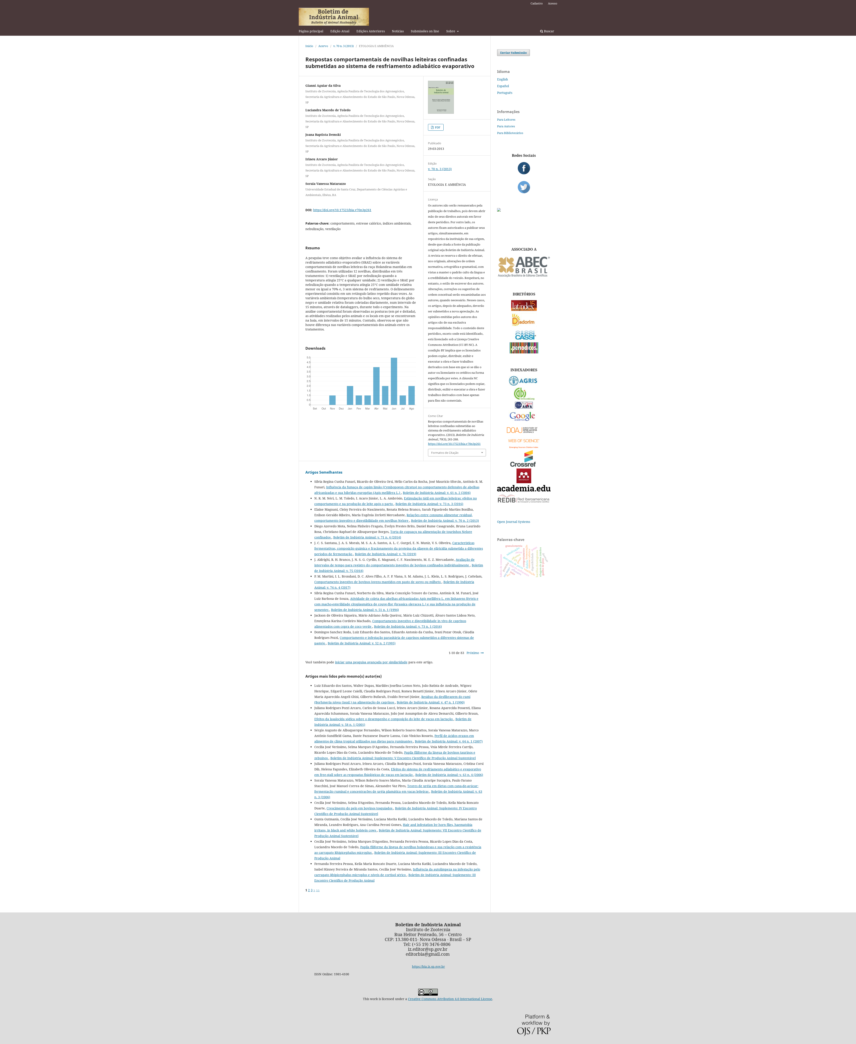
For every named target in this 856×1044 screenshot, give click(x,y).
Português (504, 93)
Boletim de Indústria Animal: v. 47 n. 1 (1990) (431, 702)
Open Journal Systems (513, 522)
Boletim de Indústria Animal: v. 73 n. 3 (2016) (429, 504)
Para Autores (506, 126)
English (502, 79)
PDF (437, 127)
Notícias (398, 31)
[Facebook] (524, 168)
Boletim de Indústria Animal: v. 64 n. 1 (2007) (449, 741)
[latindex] (524, 310)
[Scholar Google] (523, 421)
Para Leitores (506, 120)
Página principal (311, 31)
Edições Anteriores (370, 31)
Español (503, 86)
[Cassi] (524, 339)
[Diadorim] (524, 325)
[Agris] (524, 384)
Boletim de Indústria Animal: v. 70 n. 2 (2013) (445, 520)
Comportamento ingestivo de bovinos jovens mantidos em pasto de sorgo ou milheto (378, 582)
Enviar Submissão (513, 53)
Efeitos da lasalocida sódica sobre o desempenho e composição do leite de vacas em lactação (384, 719)
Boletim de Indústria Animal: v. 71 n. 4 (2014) (367, 537)
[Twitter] (524, 187)
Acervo (323, 46)
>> (318, 890)
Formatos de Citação (445, 453)
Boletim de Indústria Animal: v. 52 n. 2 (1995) (361, 643)
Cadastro (537, 3)
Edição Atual (339, 31)
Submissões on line (425, 31)
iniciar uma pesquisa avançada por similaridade (371, 662)
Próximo (473, 653)
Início (309, 46)
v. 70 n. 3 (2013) (343, 46)
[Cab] (524, 399)
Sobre (451, 31)
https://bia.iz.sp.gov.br (428, 966)
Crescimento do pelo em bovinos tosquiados (360, 808)
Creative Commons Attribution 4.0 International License (450, 999)
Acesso (552, 3)
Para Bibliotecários (510, 133)
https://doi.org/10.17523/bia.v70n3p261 (342, 210)
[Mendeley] (523, 482)
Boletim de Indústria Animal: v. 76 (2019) (385, 554)
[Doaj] (524, 434)
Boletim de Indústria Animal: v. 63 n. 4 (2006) (449, 775)
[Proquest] (524, 407)
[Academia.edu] (524, 490)
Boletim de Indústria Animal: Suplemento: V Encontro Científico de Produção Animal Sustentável (403, 758)
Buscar (548, 31)
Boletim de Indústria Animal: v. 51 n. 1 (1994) (365, 610)
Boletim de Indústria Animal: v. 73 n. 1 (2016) (408, 626)
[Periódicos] (524, 352)
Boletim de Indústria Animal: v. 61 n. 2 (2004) (437, 493)
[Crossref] (523, 465)
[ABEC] (524, 276)
